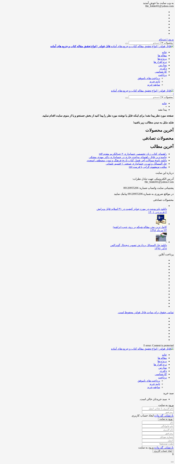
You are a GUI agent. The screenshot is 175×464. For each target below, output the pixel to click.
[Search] (126, 43)
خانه (164, 52)
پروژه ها (162, 58)
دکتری (163, 68)
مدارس (162, 65)
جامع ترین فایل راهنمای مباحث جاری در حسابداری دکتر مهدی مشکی (128, 157)
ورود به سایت (165, 419)
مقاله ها (162, 55)
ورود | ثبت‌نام (166, 39)
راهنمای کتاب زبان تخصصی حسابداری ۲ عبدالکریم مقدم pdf (133, 153)
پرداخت (162, 74)
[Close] (172, 461)
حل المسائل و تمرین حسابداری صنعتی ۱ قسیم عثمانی (136, 163)
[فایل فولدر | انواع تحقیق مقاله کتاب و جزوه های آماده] (142, 90)
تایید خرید (155, 81)
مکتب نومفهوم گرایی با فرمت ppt (148, 166)
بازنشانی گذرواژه (164, 415)
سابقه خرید (153, 84)
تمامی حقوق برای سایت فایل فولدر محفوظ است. (146, 312)
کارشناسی (161, 71)
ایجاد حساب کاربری (163, 451)
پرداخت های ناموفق (149, 78)
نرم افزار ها (160, 61)
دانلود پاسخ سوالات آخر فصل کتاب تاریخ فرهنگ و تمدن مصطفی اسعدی (127, 160)
